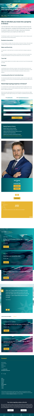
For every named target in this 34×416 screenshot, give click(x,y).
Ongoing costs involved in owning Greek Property (12, 134)
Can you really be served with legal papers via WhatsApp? (16, 324)
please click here (29, 407)
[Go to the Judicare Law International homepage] (17, 2)
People (2, 383)
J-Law (2, 386)
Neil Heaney (17, 180)
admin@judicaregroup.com (23, 97)
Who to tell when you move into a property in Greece (12, 135)
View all (10, 231)
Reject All (23, 410)
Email (4, 108)
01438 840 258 (9, 97)
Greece (8, 15)
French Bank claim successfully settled (11, 256)
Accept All (10, 410)
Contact (4, 358)
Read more (6, 246)
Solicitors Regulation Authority (11, 393)
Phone (4, 112)
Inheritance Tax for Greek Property (9, 132)
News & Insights (3, 384)
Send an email (17, 185)
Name (4, 104)
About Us (2, 379)
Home (2, 15)
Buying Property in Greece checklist (9, 128)
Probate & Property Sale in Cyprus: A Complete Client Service (16, 271)
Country (5, 15)
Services (2, 380)
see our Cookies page (5, 407)
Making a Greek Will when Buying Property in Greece (12, 131)
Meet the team (17, 198)
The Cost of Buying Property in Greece (10, 129)
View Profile (17, 188)
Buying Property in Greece (15, 15)
